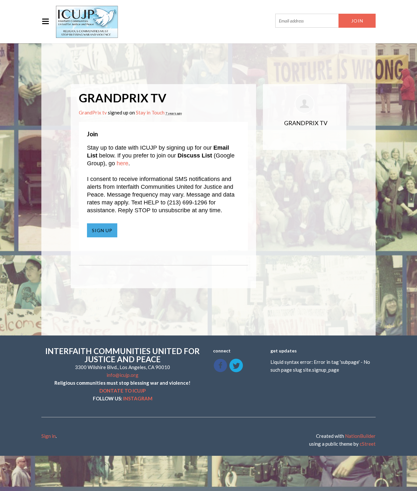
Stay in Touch (150, 112)
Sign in (48, 436)
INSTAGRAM (137, 398)
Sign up (102, 230)
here (122, 163)
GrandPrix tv (93, 112)
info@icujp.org (122, 375)
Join (92, 134)
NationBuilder (360, 436)
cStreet (368, 444)
